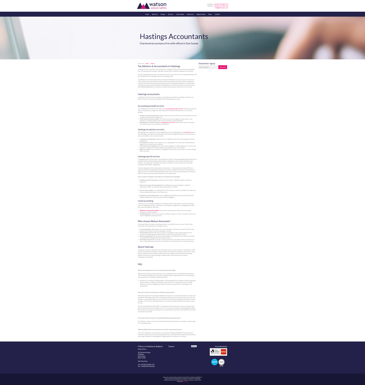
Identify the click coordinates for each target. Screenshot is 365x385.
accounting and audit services (173, 109)
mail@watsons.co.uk (221, 8)
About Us (155, 14)
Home (147, 14)
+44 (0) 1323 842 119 (221, 4)
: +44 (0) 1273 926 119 (220, 6)
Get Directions (142, 361)
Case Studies (180, 14)
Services (170, 14)
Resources (190, 14)
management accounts (168, 122)
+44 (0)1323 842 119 (147, 364)
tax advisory (188, 132)
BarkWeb (185, 381)
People (163, 14)
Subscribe (223, 67)
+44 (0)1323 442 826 (148, 366)
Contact (217, 14)
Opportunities (200, 14)
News (210, 14)
